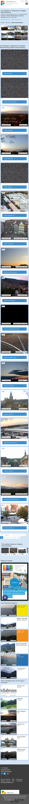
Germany (8, 22)
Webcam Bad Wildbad (9, 300)
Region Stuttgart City (9, 215)
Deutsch (22, 1)
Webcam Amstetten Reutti (10, 272)
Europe (2, 22)
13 (7, 537)
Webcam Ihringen (8, 471)
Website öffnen (14, 583)
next (15, 537)
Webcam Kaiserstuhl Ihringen (11, 499)
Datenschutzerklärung (6, 771)
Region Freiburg (8, 73)
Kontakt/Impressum (5, 769)
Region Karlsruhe (8, 130)
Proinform (5, 767)
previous (7, 535)
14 (11, 537)
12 (4, 537)
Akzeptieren (14, 802)
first (2, 535)
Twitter (4, 774)
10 (24, 535)
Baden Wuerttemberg (17, 22)
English (26, 1)
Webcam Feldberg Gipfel (10, 357)
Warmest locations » (6, 19)
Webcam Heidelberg (9, 385)
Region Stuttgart (8, 187)
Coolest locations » (16, 19)
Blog (8, 773)
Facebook (2, 774)
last (18, 537)
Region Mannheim (8, 158)
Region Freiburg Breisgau (10, 102)
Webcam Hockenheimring (10, 442)
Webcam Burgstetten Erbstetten (12, 329)
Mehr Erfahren (19, 800)
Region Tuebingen (8, 243)
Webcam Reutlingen (9, 527)
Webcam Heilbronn (8, 414)
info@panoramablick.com (7, 782)
